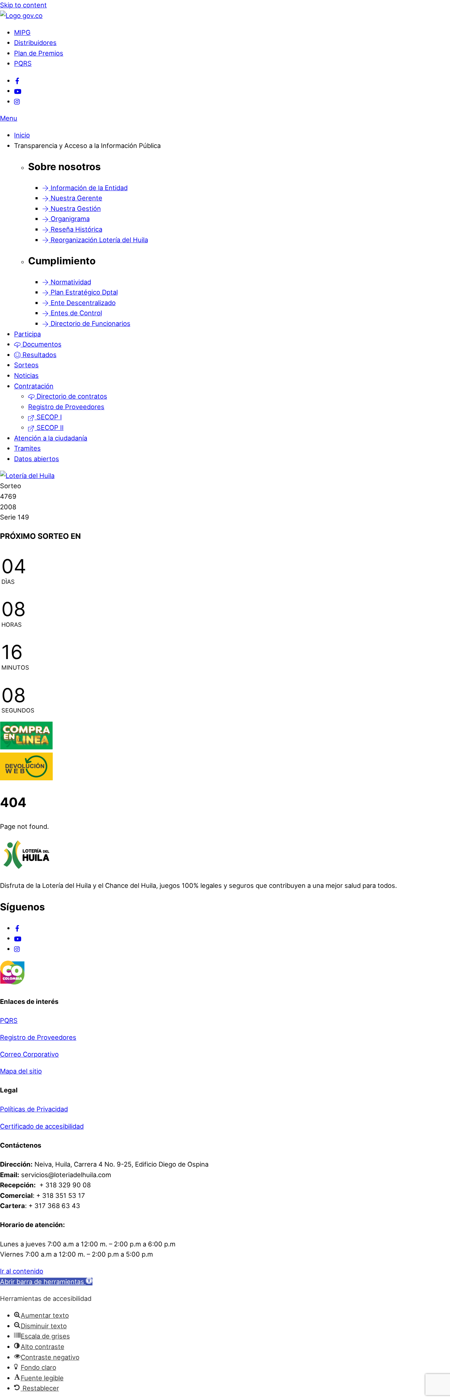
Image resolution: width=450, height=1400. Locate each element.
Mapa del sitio (21, 1071)
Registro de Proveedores (66, 407)
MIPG (22, 32)
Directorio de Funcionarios (89, 323)
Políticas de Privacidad (34, 1109)
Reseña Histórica (75, 229)
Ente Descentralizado (82, 303)
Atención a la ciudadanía (50, 438)
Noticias (26, 375)
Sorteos (26, 365)
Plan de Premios (38, 53)
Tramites (27, 448)
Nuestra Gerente (75, 198)
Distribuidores (35, 42)
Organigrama (69, 218)
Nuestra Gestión (75, 208)
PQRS (23, 63)
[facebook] (17, 80)
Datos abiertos (36, 459)
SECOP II (49, 427)
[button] (46, 1281)
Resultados (39, 355)
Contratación (33, 386)
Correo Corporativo (29, 1054)
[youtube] (17, 91)
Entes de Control (75, 313)
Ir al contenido (21, 1271)
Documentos (41, 344)
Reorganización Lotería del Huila (98, 240)
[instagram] (17, 101)
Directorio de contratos (71, 396)
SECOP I (48, 417)
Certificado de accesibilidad (42, 1126)
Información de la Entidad (88, 188)
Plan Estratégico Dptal (83, 292)
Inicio (22, 135)
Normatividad (70, 282)
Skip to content (23, 5)
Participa (27, 334)
